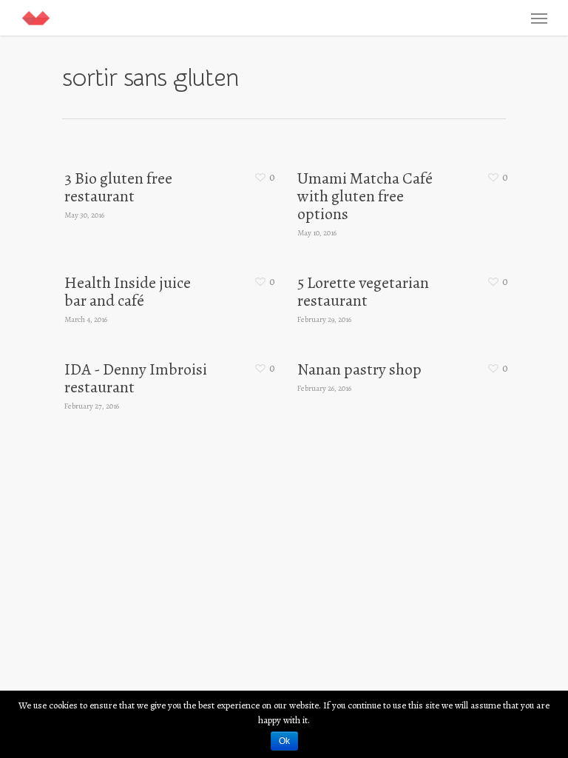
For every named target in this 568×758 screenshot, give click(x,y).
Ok (284, 741)
